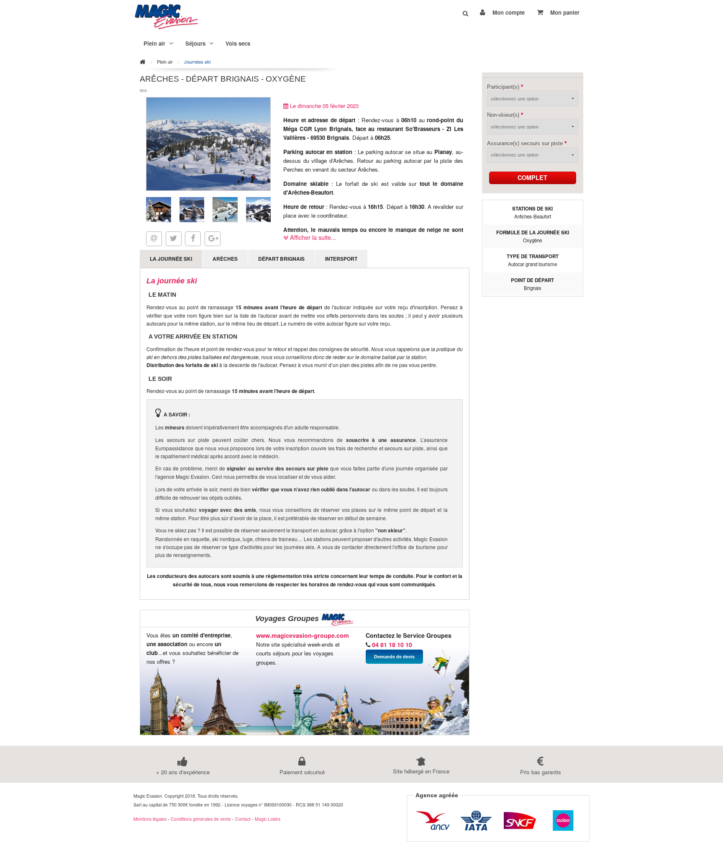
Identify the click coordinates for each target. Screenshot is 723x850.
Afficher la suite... (312, 237)
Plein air (165, 61)
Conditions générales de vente (201, 819)
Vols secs (238, 43)
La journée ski (171, 258)
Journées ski (197, 61)
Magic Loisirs (267, 819)
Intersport (341, 258)
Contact (243, 819)
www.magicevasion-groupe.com (302, 635)
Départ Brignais (281, 258)
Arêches (225, 258)
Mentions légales (150, 819)
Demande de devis (394, 656)
